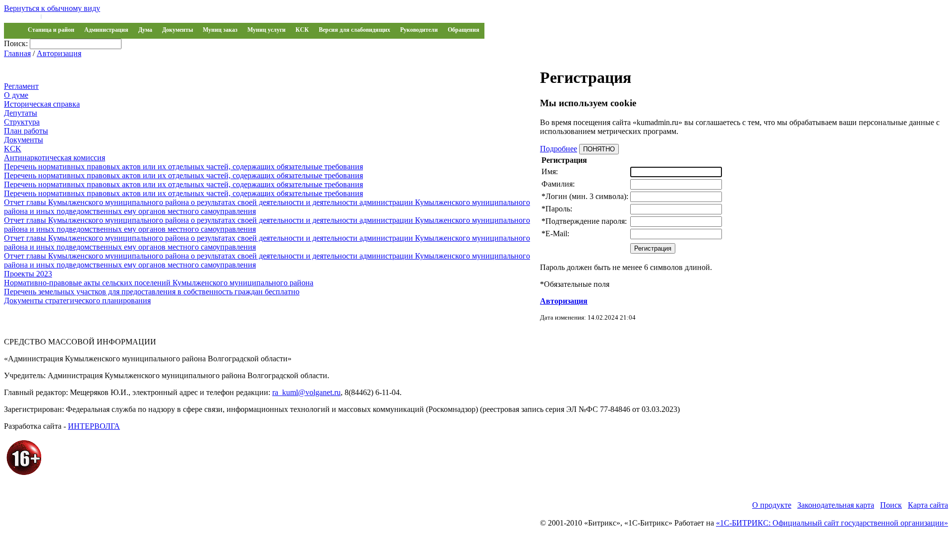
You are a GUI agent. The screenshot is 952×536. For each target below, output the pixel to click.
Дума (145, 29)
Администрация (106, 29)
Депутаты (20, 113)
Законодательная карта (835, 505)
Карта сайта (928, 505)
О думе (16, 95)
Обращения (463, 29)
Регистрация (59, 16)
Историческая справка (42, 104)
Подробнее (558, 148)
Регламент (21, 86)
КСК (302, 29)
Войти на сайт (21, 16)
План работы (26, 131)
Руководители (419, 29)
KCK (12, 148)
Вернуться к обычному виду (52, 8)
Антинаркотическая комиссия (54, 157)
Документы (177, 29)
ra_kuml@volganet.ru (306, 392)
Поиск (891, 505)
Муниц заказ (220, 29)
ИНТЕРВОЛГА (94, 426)
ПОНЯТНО (599, 149)
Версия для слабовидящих (354, 29)
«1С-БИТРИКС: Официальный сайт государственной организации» (832, 523)
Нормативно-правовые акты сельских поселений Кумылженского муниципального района (158, 282)
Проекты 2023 (28, 273)
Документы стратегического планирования (77, 300)
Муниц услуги (266, 29)
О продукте (771, 505)
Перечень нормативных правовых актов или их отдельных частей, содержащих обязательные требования (183, 166)
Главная (17, 53)
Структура (22, 122)
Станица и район (51, 29)
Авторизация (59, 53)
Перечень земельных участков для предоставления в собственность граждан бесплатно (151, 291)
